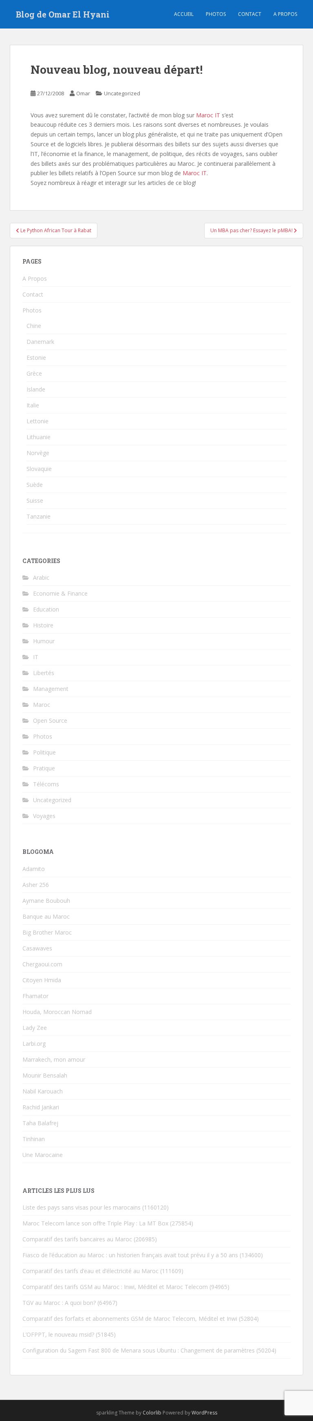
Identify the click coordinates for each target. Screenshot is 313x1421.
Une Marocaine (42, 1155)
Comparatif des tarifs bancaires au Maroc (77, 1239)
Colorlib (152, 1412)
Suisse (34, 500)
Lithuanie (38, 437)
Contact (249, 14)
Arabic (41, 577)
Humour (44, 641)
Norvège (37, 453)
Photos (216, 14)
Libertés (43, 673)
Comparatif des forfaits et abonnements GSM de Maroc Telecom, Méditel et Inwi (129, 1318)
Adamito (33, 869)
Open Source (50, 720)
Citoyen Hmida (41, 980)
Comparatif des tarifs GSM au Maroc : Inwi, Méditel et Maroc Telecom (115, 1287)
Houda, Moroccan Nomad (57, 1012)
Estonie (36, 357)
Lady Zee (34, 1028)
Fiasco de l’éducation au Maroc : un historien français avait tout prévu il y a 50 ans (130, 1255)
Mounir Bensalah (44, 1075)
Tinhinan (33, 1139)
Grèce (34, 373)
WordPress (204, 1412)
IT (35, 657)
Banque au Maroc (46, 916)
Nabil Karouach (42, 1091)
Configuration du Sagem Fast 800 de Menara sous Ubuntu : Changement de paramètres (138, 1350)
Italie (32, 405)
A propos (285, 14)
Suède (34, 484)
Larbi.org (34, 1043)
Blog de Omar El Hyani (63, 14)
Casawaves (37, 948)
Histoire (43, 625)
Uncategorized (122, 93)
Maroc (41, 704)
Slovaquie (39, 469)
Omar (83, 93)
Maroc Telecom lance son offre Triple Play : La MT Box (95, 1223)
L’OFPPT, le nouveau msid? (58, 1334)
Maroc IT (208, 115)
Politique (44, 752)
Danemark (40, 341)
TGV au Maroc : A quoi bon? (59, 1303)
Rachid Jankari (40, 1107)
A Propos (34, 278)
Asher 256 (35, 885)
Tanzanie (38, 516)
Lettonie (37, 421)
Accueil (184, 14)
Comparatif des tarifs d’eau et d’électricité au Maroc (90, 1271)
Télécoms (46, 784)
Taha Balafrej (40, 1123)
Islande (35, 389)
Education (46, 609)
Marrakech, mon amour (53, 1059)
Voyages (44, 816)
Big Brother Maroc (47, 932)
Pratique (44, 768)
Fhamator (35, 996)
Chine (33, 326)
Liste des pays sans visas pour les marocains (81, 1207)
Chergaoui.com (42, 964)
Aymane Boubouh (46, 900)
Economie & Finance (60, 593)
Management (50, 689)
